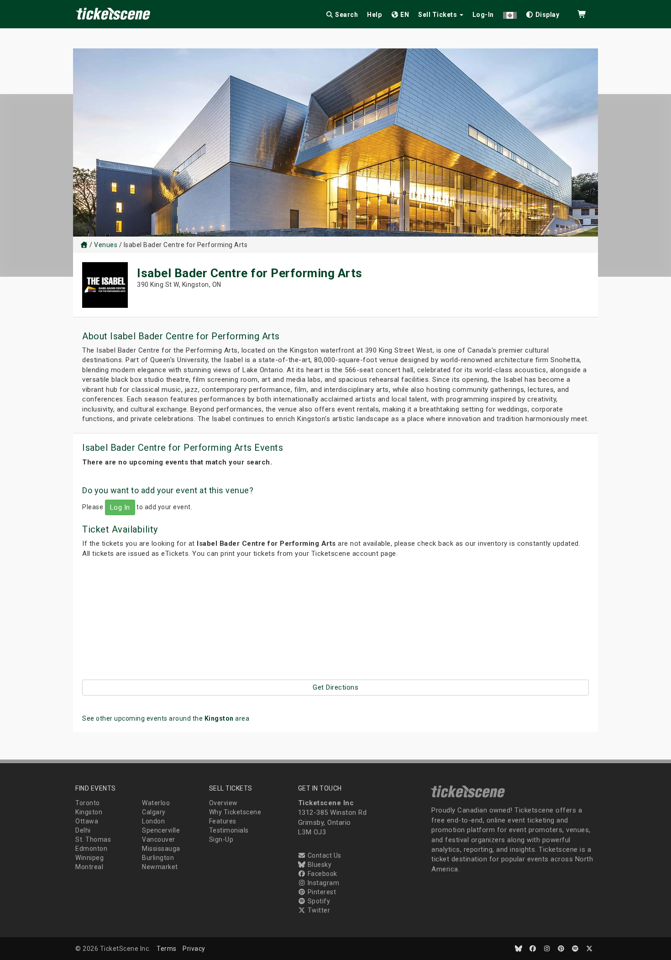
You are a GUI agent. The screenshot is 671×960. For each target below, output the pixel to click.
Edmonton (91, 848)
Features (222, 821)
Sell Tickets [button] (438, 14)
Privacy (194, 948)
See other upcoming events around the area (165, 718)
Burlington (158, 857)
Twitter (318, 910)
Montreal (89, 866)
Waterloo (156, 803)
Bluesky (318, 864)
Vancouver (158, 839)
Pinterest (321, 892)
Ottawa (86, 821)
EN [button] (404, 14)
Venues (105, 244)
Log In (120, 507)
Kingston (88, 812)
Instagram (322, 882)
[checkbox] (542, 13)
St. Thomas (93, 839)
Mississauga (161, 848)
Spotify (318, 901)
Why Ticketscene (235, 812)
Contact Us (323, 855)
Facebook (321, 873)
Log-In (483, 14)
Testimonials (229, 830)
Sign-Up (221, 839)
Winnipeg (89, 857)
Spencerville (161, 830)
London (153, 821)
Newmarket (160, 866)
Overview (223, 803)
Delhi (83, 830)
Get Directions (335, 687)
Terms (167, 948)
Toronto (87, 803)
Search (346, 14)
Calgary (154, 812)
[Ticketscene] (84, 244)
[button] (509, 13)
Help (374, 14)
